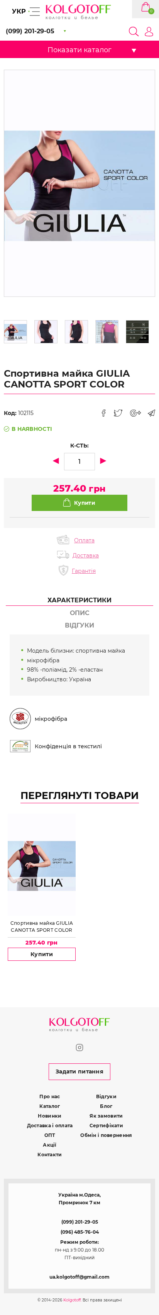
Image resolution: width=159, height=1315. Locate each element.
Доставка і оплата (50, 1125)
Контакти (49, 1154)
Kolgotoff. (72, 1300)
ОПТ (50, 1135)
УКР (19, 11)
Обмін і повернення (106, 1135)
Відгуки (106, 1096)
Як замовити (106, 1116)
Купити (41, 954)
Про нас (49, 1096)
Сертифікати (106, 1125)
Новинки (49, 1116)
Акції (49, 1145)
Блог (106, 1106)
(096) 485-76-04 (80, 1232)
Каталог (49, 1106)
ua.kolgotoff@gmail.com (79, 1277)
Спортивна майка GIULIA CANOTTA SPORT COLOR (41, 926)
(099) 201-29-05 (79, 1222)
